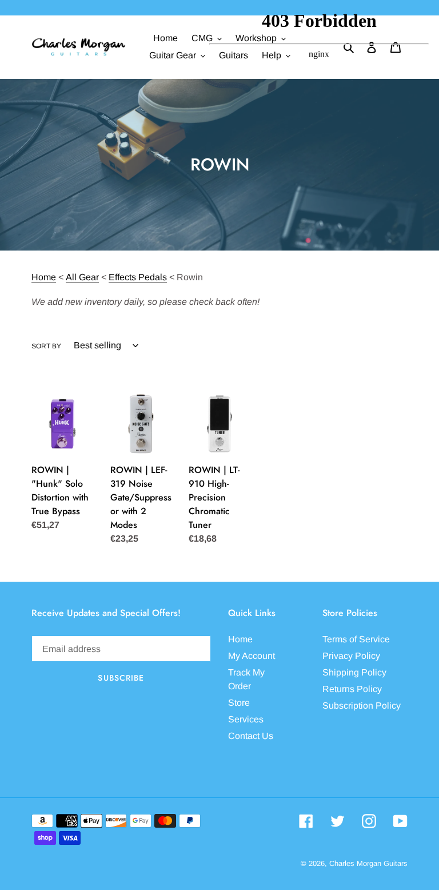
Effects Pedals (138, 277)
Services (246, 719)
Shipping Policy (354, 672)
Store (239, 703)
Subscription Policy (361, 705)
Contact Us (250, 736)
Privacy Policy (351, 656)
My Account (251, 656)
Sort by (46, 346)
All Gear (82, 277)
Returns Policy (352, 689)
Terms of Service (356, 639)
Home (43, 277)
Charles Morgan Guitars (368, 863)
